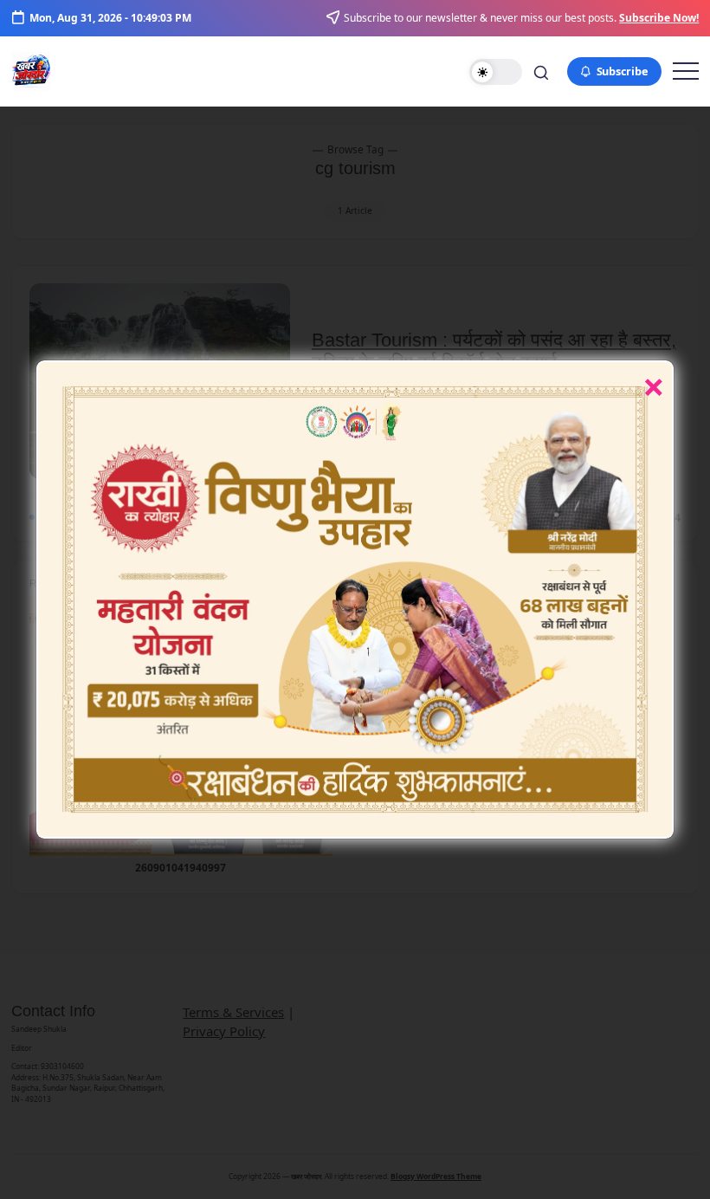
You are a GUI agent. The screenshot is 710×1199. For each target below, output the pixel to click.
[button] (495, 72)
